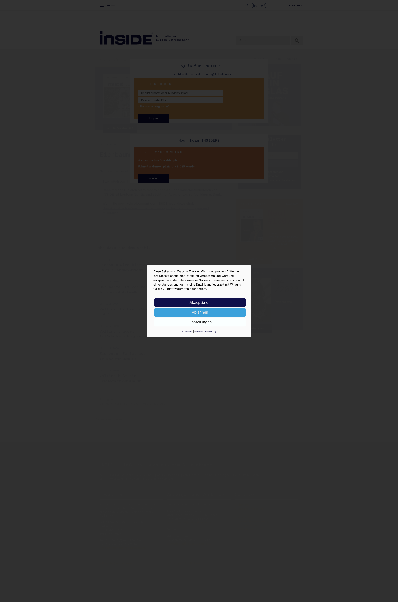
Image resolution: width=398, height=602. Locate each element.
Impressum (187, 331)
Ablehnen (200, 312)
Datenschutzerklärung (205, 331)
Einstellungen (200, 322)
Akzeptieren (200, 302)
